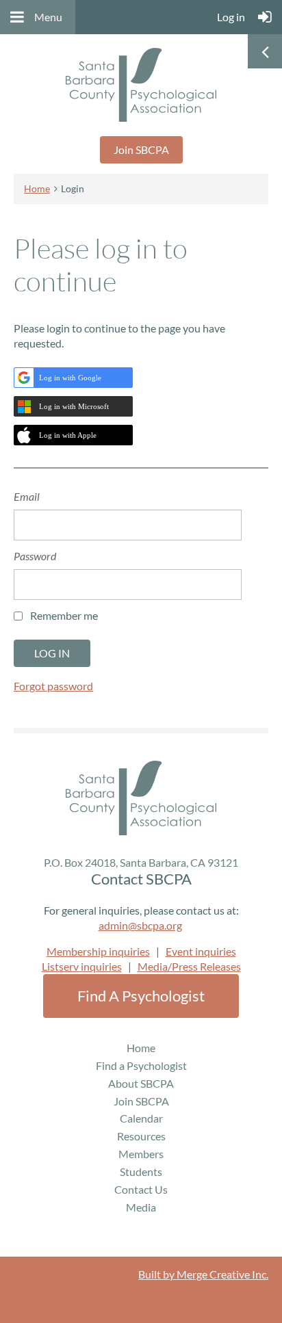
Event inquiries (201, 951)
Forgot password (53, 685)
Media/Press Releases (189, 966)
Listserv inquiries (82, 966)
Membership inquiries (98, 951)
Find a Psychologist (141, 995)
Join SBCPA (141, 149)
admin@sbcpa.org (140, 925)
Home (37, 188)
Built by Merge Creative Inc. (203, 1274)
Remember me (64, 615)
